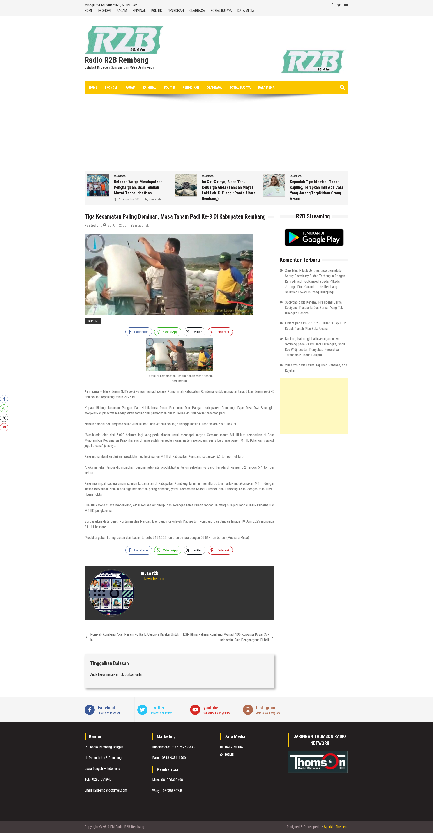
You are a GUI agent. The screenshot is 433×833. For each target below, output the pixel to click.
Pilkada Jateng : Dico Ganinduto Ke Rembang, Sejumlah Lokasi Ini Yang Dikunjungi (312, 286)
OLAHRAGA (197, 11)
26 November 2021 (344, 199)
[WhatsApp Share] (4, 408)
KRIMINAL (139, 11)
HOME (89, 11)
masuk (110, 674)
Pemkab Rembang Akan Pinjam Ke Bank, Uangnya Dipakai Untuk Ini (134, 637)
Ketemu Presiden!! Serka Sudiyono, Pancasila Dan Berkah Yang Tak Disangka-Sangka (314, 307)
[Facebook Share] (4, 399)
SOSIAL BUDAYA (221, 11)
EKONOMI (104, 11)
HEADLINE (157, 176)
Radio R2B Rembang (117, 60)
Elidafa (289, 323)
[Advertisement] (216, 136)
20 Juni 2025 (117, 225)
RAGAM (122, 11)
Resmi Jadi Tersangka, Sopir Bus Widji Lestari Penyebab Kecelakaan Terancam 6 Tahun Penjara (315, 349)
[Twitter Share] (4, 418)
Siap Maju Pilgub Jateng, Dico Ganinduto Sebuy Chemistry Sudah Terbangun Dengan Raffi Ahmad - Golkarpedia (315, 275)
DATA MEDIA (245, 11)
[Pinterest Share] (4, 427)
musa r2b (104, 199)
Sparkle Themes (335, 827)
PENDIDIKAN (176, 11)
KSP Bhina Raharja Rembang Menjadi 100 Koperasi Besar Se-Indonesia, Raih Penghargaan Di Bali (226, 637)
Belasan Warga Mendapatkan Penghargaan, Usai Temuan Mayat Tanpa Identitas (87, 187)
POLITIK (156, 11)
